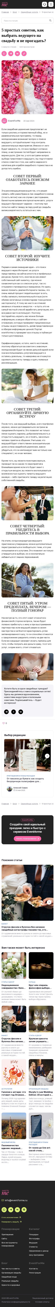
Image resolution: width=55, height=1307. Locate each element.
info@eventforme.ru (16, 1200)
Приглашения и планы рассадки (21, 776)
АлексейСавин (20, 788)
